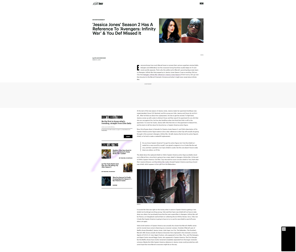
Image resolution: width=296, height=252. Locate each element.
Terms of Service (125, 129)
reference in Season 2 (162, 74)
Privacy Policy (104, 130)
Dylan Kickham (100, 58)
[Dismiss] (293, 228)
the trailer (162, 162)
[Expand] (283, 228)
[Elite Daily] (97, 3)
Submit (128, 136)
